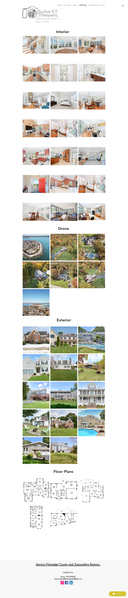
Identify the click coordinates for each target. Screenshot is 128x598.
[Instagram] (62, 582)
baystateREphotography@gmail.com (70, 579)
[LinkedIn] (71, 582)
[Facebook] (66, 582)
